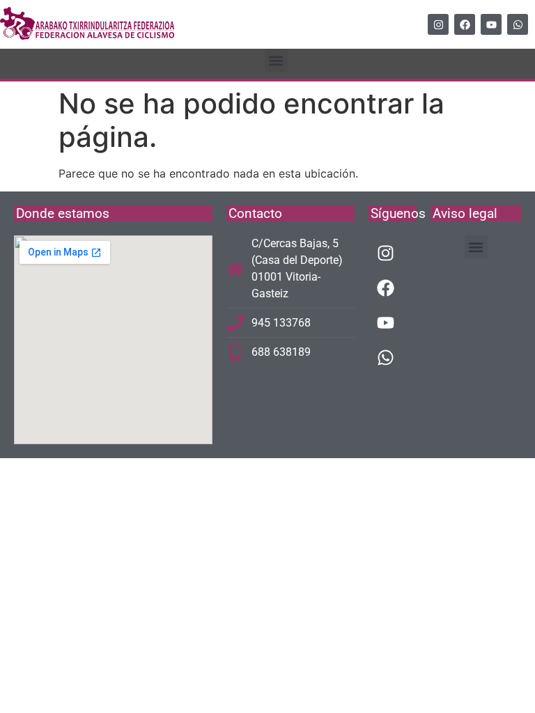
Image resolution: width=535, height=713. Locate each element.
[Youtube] (491, 24)
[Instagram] (438, 24)
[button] (276, 60)
